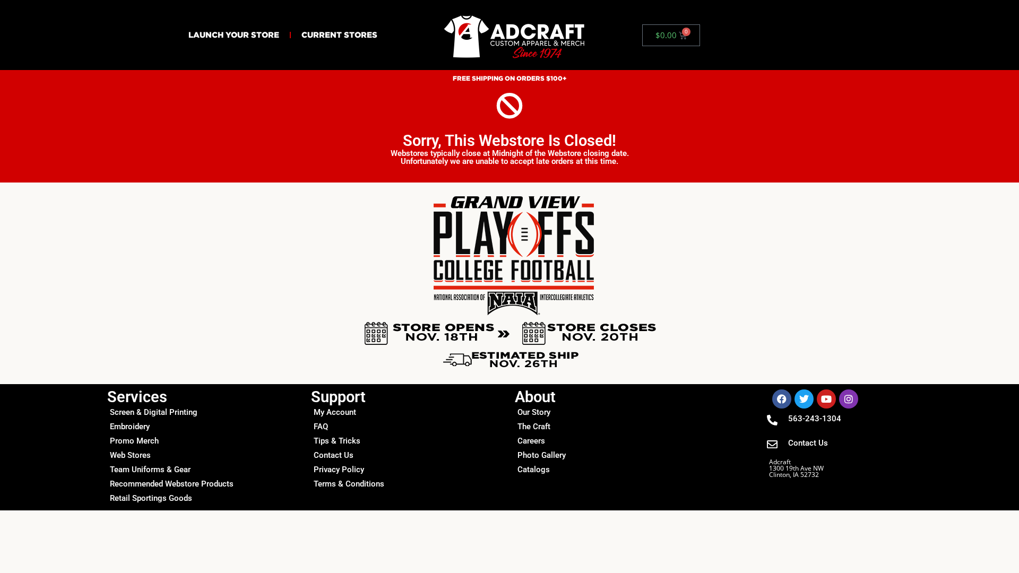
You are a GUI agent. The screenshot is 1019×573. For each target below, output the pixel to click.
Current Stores (339, 34)
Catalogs (533, 469)
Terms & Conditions (349, 484)
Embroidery (130, 426)
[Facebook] (781, 399)
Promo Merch (134, 441)
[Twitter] (804, 399)
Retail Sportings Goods (151, 498)
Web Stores (130, 455)
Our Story (533, 412)
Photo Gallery (541, 455)
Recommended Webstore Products (172, 484)
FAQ (321, 426)
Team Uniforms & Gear (150, 469)
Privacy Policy (339, 469)
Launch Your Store (233, 34)
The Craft (533, 426)
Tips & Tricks (337, 441)
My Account (335, 412)
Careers (531, 441)
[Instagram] (848, 399)
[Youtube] (826, 399)
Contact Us (333, 455)
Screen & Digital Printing (153, 412)
